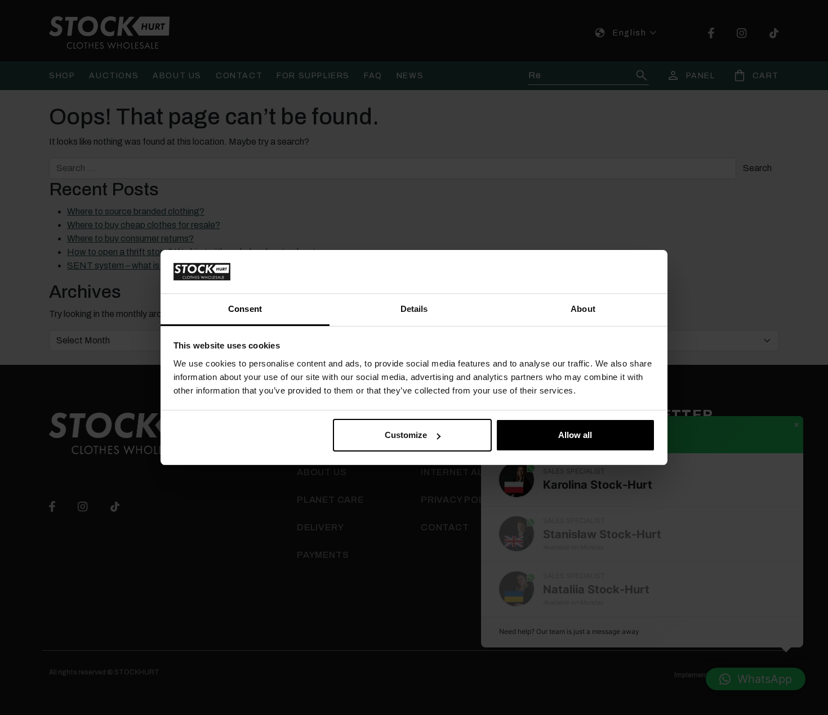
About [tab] (583, 309)
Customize (406, 435)
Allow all (575, 435)
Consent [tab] (245, 309)
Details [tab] (414, 309)
